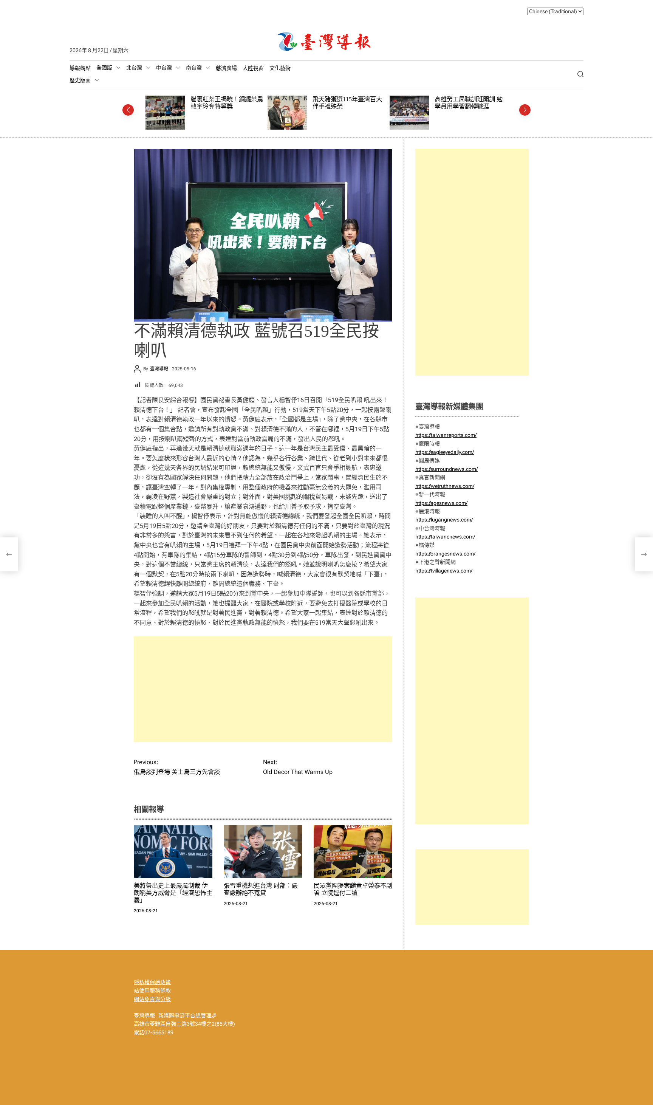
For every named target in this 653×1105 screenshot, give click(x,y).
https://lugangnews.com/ (444, 520)
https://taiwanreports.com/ (446, 435)
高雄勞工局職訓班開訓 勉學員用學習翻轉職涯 (347, 103)
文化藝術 (280, 68)
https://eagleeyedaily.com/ (444, 452)
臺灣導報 (159, 368)
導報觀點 (80, 68)
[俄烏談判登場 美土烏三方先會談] (9, 554)
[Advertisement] (263, 689)
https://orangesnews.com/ (445, 554)
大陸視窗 (253, 68)
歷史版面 (80, 80)
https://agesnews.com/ (441, 503)
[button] (128, 110)
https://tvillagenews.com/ (443, 571)
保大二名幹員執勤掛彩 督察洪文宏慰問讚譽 (469, 103)
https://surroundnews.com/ (446, 469)
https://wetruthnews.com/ (444, 486)
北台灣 (134, 68)
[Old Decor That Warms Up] (644, 554)
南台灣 (194, 68)
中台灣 (164, 68)
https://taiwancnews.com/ (445, 537)
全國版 (104, 68)
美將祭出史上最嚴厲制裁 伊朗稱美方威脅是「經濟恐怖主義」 (173, 892)
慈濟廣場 (226, 68)
